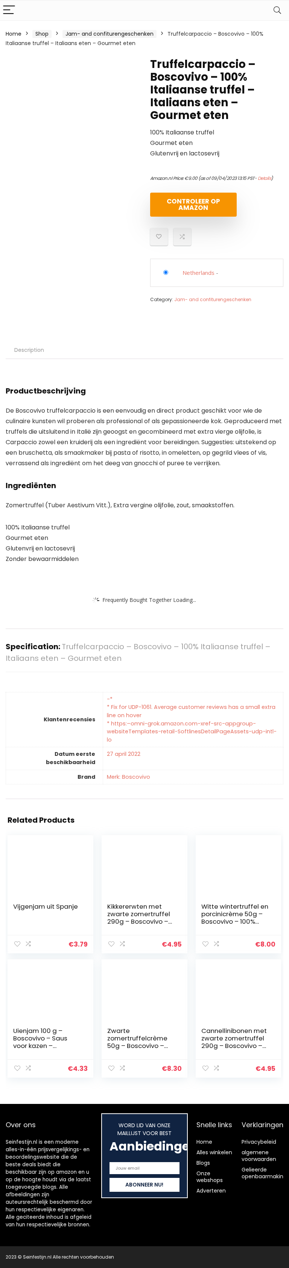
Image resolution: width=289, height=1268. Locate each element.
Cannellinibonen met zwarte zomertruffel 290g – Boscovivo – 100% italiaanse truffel (234, 1045)
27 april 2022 (123, 754)
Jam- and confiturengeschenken (109, 34)
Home (13, 34)
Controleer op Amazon (193, 204)
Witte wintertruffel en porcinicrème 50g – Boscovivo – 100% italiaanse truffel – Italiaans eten (234, 921)
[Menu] (9, 10)
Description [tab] (29, 350)
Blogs (203, 1163)
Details (264, 178)
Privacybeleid (259, 1142)
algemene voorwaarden (259, 1156)
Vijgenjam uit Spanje (45, 906)
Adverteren (211, 1190)
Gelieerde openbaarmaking (264, 1173)
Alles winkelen (214, 1152)
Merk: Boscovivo (128, 777)
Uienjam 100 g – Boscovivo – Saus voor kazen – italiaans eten (40, 1042)
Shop (42, 34)
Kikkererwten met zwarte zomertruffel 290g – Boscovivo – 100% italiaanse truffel (138, 921)
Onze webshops (209, 1177)
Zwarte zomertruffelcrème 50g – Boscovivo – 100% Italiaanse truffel (137, 1045)
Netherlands (198, 272)
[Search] (277, 10)
